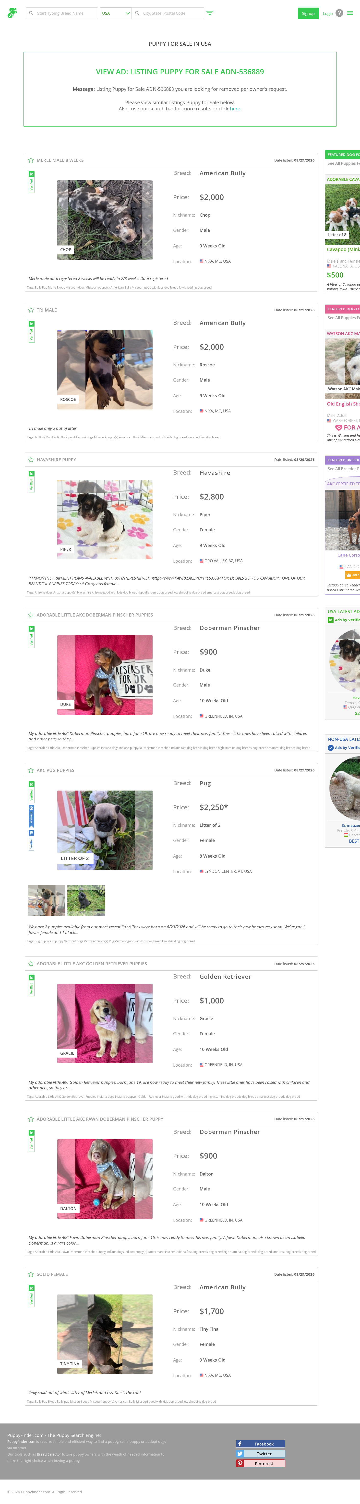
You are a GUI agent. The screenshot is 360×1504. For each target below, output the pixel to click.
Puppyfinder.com (21, 1441)
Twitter (264, 1454)
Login (328, 13)
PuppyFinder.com (25, 1435)
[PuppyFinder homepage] (12, 13)
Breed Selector (49, 1454)
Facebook (264, 1444)
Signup (308, 13)
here (235, 108)
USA (202, 261)
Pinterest (264, 1463)
